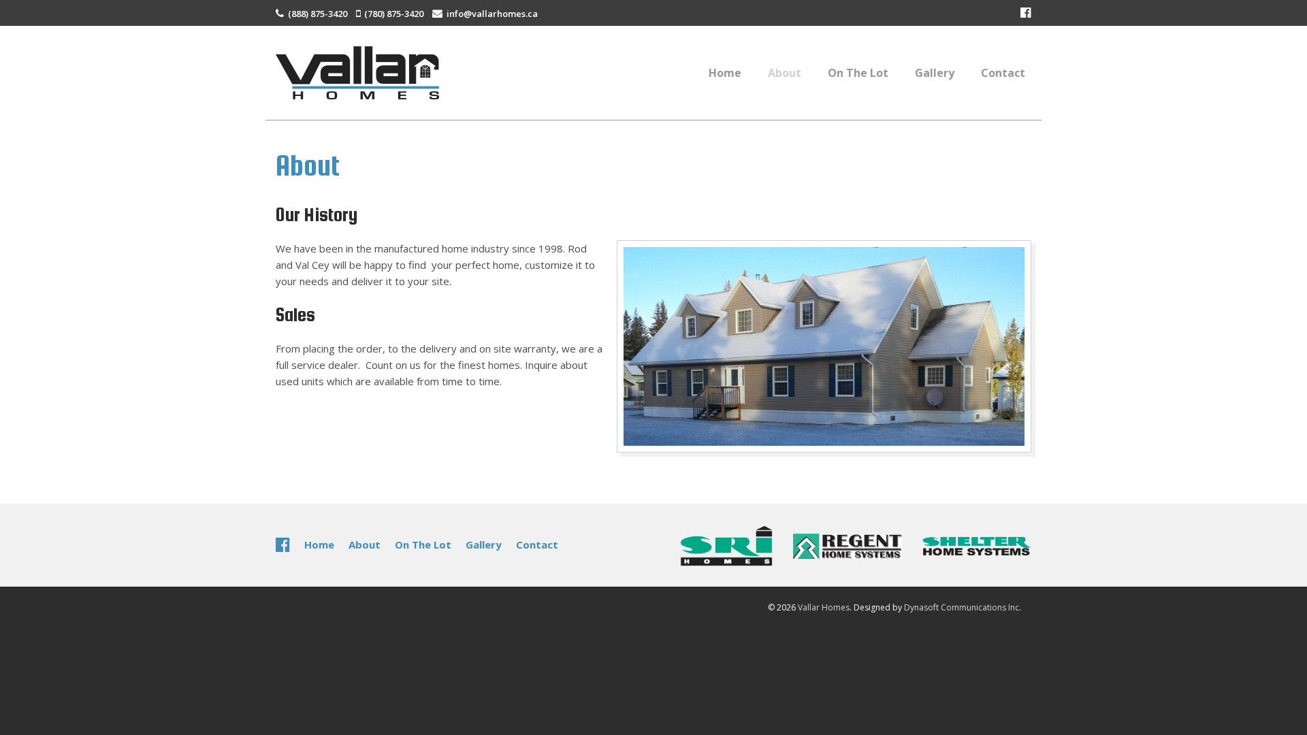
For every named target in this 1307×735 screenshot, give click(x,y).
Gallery (934, 72)
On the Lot (858, 72)
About (784, 72)
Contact (1003, 72)
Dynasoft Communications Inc (961, 607)
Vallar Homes (824, 607)
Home (725, 72)
